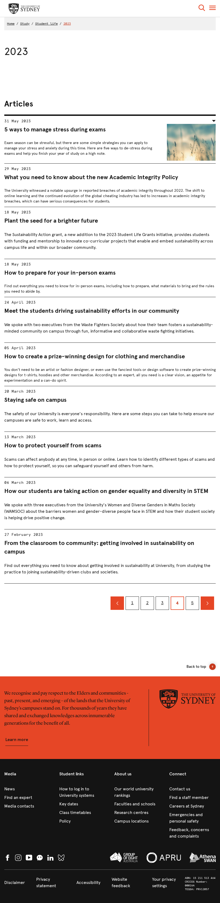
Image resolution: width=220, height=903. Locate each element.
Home (10, 23)
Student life (46, 23)
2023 (67, 23)
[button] (202, 9)
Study (25, 23)
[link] (27, 789)
